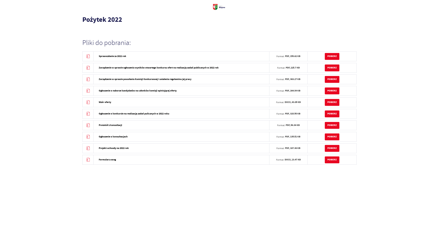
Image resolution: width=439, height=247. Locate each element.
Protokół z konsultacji (110, 125)
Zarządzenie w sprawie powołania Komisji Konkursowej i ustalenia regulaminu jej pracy (145, 79)
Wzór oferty (105, 102)
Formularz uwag (107, 159)
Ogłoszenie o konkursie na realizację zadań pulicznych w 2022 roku (134, 113)
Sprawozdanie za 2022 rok (112, 56)
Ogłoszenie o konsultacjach (113, 136)
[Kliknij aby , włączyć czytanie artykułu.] (85, 30)
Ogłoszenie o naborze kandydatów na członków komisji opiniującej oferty (138, 90)
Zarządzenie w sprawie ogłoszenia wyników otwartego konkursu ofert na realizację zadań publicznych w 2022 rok (159, 67)
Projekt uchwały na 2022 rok (114, 148)
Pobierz (332, 56)
